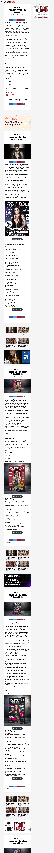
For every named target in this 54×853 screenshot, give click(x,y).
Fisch (7, 94)
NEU (11, 319)
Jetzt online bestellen (17, 239)
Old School (11, 34)
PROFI (20, 1)
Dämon (15, 519)
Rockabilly (26, 32)
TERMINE (33, 1)
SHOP (42, 1)
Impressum (9, 766)
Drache (7, 92)
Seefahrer (21, 31)
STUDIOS (38, 1)
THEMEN (12, 1)
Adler (13, 94)
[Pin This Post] (19, 20)
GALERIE (24, 1)
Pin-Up (20, 32)
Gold (7, 447)
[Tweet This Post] (15, 20)
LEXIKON (29, 1)
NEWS (16, 1)
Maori (13, 32)
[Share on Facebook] (11, 20)
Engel (13, 51)
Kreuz (7, 528)
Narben (14, 271)
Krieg (25, 691)
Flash (17, 176)
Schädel (24, 501)
